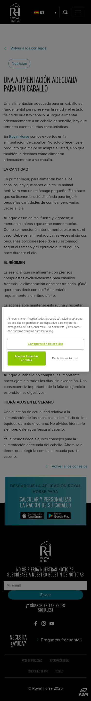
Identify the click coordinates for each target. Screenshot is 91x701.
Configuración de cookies (45, 344)
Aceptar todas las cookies (26, 358)
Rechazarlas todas (64, 358)
